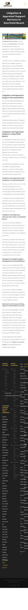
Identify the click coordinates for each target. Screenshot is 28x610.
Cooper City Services (20, 394)
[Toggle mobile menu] (25, 4)
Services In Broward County (20, 498)
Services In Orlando (24, 420)
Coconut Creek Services (20, 385)
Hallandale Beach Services (20, 438)
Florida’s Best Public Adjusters (10, 41)
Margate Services (24, 493)
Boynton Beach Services (20, 376)
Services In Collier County (20, 510)
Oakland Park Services (24, 500)
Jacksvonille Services (20, 446)
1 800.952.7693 (7, 392)
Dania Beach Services (20, 403)
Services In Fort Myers (24, 386)
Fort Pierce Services (20, 429)
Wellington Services (24, 538)
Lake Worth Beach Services (20, 471)
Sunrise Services (24, 515)
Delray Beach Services (20, 419)
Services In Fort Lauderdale (24, 374)
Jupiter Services (20, 462)
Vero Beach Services (24, 530)
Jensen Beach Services (20, 454)
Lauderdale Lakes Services (20, 482)
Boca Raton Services (20, 366)
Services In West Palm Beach (24, 482)
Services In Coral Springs (20, 522)
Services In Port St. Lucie (24, 456)
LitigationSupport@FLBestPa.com (7, 395)
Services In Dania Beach (20, 534)
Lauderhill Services (20, 490)
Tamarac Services (24, 522)
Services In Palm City (24, 442)
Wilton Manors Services (24, 546)
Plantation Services (24, 509)
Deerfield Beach (13, 44)
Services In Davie (20, 545)
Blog (3, 562)
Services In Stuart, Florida (24, 469)
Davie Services (20, 412)
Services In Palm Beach (24, 431)
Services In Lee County (24, 410)
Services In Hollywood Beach (24, 398)
